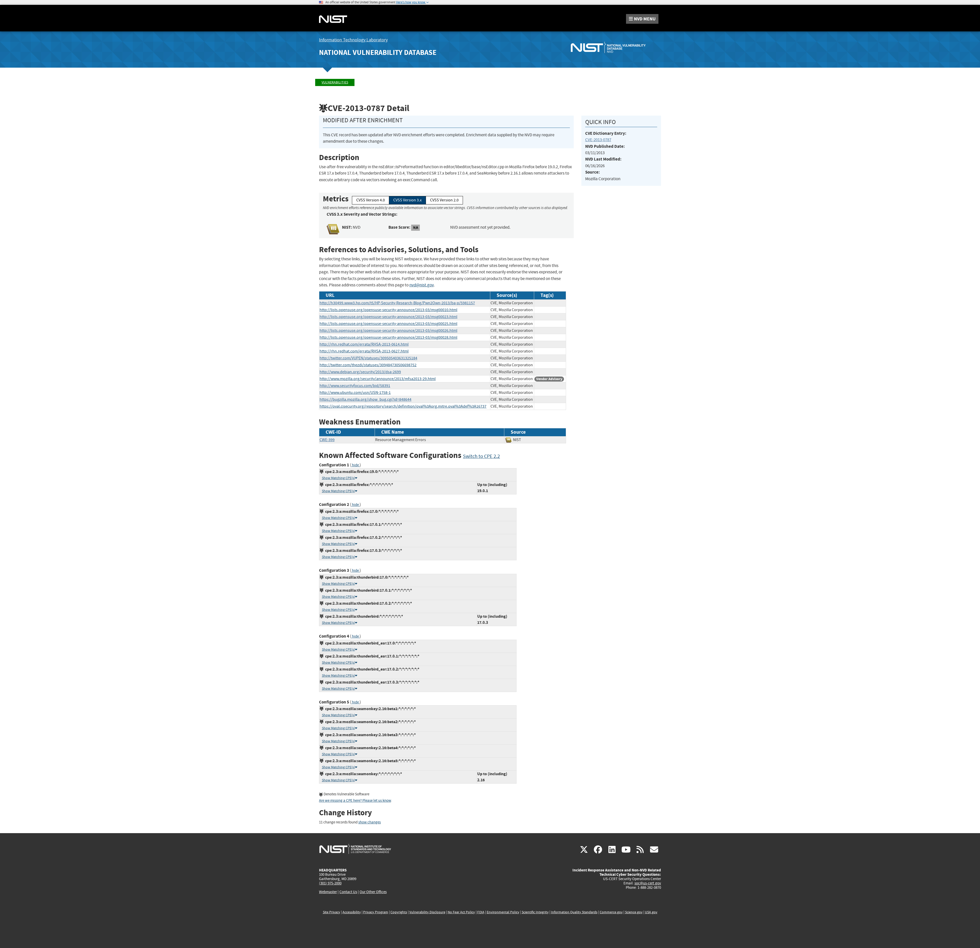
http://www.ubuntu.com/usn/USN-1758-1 (355, 392)
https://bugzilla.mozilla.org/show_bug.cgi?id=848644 (365, 399)
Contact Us (348, 891)
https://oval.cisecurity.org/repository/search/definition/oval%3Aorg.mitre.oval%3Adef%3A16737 (403, 406)
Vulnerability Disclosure (427, 912)
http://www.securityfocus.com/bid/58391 (355, 385)
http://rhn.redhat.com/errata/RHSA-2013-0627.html (364, 351)
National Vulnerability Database (377, 52)
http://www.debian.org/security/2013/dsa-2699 (360, 371)
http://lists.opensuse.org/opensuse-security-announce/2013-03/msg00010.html (388, 309)
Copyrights (398, 912)
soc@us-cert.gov (647, 883)
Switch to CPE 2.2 (481, 456)
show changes (369, 822)
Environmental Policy (503, 912)
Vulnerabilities (335, 82)
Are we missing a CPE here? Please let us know (355, 800)
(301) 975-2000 (330, 883)
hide (355, 465)
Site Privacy (331, 912)
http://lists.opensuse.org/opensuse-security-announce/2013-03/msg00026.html (388, 330)
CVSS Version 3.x (407, 200)
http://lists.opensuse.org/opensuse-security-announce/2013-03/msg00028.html (388, 337)
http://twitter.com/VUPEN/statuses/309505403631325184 (368, 358)
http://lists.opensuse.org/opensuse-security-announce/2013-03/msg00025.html (388, 323)
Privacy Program (375, 912)
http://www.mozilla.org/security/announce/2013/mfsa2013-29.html (378, 378)
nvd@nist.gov (421, 285)
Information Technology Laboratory (353, 40)
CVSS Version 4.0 (370, 200)
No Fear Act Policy (461, 912)
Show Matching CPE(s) (338, 478)
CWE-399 (327, 439)
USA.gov (651, 912)
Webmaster (328, 891)
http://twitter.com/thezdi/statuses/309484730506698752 (368, 365)
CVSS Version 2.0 (444, 200)
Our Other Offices (373, 892)
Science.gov (634, 912)
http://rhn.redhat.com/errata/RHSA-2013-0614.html (364, 344)
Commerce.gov (611, 912)
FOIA (480, 912)
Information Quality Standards (574, 912)
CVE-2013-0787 (598, 139)
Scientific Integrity (535, 912)
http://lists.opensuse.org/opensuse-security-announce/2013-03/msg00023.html (388, 316)
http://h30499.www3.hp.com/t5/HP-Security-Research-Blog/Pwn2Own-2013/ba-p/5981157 (397, 303)
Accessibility (351, 912)
